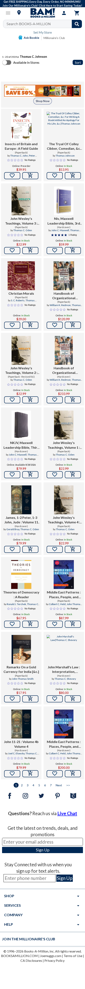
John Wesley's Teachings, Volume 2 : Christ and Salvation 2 (21, 370)
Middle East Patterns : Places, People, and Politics (64, 594)
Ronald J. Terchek (16, 604)
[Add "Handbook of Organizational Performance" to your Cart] (73, 325)
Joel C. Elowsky (16, 753)
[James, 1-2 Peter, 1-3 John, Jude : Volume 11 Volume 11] (21, 499)
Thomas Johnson (65, 155)
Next (59, 785)
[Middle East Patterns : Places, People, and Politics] (64, 574)
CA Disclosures (31, 960)
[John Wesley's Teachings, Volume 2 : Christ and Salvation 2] (21, 350)
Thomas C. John (19, 155)
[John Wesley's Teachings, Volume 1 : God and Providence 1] (63, 425)
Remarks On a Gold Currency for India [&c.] (21, 669)
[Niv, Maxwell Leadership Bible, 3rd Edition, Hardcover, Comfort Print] (63, 200)
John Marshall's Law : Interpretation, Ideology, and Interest (63, 669)
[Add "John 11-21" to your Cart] (30, 773)
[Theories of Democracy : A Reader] (21, 574)
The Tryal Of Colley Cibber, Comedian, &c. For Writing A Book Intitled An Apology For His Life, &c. (63, 146)
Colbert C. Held (57, 604)
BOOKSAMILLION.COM (19, 956)
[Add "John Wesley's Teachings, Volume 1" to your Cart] (73, 474)
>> (68, 785)
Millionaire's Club (54, 38)
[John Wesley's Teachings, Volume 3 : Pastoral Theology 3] (21, 200)
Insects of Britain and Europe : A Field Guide (21, 146)
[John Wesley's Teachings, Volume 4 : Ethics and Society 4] (63, 499)
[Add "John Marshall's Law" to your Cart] (73, 698)
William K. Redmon (60, 305)
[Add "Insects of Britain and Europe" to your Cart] (30, 175)
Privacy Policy (54, 960)
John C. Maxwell (60, 230)
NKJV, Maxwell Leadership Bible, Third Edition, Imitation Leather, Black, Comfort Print (21, 445)
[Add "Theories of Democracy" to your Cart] (30, 624)
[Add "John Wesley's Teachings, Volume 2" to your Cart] (30, 399)
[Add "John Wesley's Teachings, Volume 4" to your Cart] (73, 549)
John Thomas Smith (23, 678)
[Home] (42, 13)
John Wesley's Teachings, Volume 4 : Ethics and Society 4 (64, 520)
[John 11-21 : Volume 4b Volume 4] (21, 724)
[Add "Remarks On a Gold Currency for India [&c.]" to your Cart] (30, 698)
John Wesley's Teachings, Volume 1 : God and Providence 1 (64, 445)
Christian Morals (21, 293)
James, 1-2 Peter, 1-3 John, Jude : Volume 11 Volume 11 (21, 520)
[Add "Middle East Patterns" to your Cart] (73, 624)
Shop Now (43, 101)
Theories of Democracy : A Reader (21, 594)
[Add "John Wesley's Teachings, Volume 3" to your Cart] (30, 250)
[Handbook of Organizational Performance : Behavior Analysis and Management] (63, 275)
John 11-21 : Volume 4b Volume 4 (21, 744)
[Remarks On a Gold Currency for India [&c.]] (21, 649)
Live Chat (67, 813)
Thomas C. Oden (22, 230)
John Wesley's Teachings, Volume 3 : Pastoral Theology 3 (21, 221)
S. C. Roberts (18, 300)
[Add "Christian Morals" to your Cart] (30, 325)
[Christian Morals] (21, 275)
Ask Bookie (31, 37)
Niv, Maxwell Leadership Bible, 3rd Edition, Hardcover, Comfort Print (63, 221)
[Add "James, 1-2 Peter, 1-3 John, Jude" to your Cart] (30, 549)
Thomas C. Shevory (65, 678)
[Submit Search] (77, 24)
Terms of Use (73, 956)
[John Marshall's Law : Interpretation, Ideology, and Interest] (64, 649)
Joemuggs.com (50, 956)
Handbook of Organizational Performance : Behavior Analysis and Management (64, 295)
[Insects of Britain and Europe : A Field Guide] (21, 126)
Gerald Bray (12, 529)
